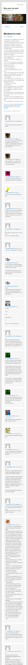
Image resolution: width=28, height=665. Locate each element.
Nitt (16, 262)
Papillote (17, 139)
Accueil (5, 22)
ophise (17, 631)
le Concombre (18, 121)
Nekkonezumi (18, 336)
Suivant (22, 26)
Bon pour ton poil (11, 8)
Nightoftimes (18, 229)
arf (15, 306)
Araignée (17, 176)
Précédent (6, 26)
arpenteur (17, 504)
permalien (6, 108)
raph (16, 192)
